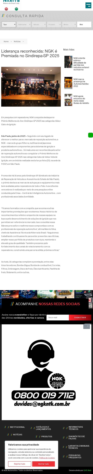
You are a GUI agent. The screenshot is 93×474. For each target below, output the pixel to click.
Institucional (17, 427)
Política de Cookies (47, 458)
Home (6, 41)
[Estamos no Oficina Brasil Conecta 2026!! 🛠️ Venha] (83, 299)
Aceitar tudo (43, 464)
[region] (31, 455)
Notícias (17, 41)
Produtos (46, 437)
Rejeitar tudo (19, 464)
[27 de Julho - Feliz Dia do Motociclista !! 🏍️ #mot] (65, 299)
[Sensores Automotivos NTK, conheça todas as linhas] (46, 299)
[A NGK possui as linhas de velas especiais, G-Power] (9, 299)
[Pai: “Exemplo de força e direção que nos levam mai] (28, 299)
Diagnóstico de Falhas (77, 437)
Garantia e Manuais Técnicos (78, 447)
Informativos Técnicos (76, 428)
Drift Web (87, 470)
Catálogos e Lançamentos (43, 428)
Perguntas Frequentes (75, 456)
